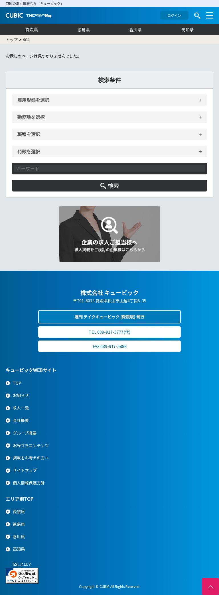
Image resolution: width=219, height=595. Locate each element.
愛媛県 (32, 29)
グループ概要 (24, 433)
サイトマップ (25, 470)
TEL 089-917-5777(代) (109, 332)
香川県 (135, 29)
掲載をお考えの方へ (31, 457)
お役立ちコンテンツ (31, 445)
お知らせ (21, 395)
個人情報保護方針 (29, 483)
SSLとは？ (22, 564)
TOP (17, 383)
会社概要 (21, 420)
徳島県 (84, 29)
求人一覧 (21, 408)
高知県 (187, 29)
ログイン (174, 15)
